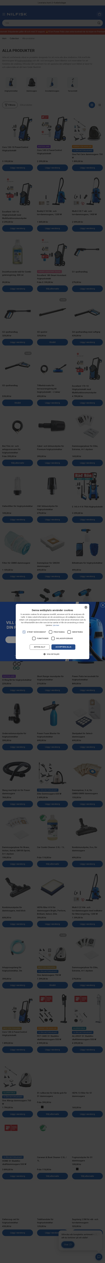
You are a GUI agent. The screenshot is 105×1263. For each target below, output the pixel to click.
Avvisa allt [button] (39, 647)
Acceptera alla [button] (63, 647)
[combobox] (85, 607)
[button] (52, 654)
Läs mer (56, 625)
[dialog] (52, 631)
